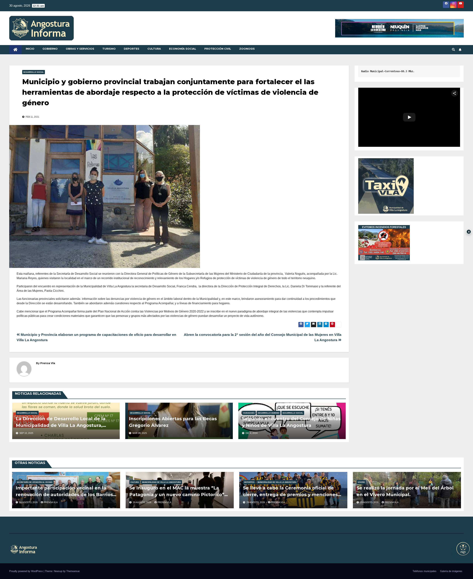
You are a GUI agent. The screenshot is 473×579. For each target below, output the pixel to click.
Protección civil (217, 48)
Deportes (131, 48)
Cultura (154, 48)
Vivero (361, 482)
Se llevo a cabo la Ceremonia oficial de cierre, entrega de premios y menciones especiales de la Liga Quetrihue (290, 494)
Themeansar (72, 571)
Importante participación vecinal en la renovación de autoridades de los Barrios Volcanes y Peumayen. (64, 494)
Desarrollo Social (33, 72)
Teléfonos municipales (424, 571)
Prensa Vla (47, 363)
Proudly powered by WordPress (26, 571)
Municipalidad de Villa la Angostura (161, 482)
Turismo (109, 48)
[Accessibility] (463, 548)
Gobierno (50, 48)
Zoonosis (247, 48)
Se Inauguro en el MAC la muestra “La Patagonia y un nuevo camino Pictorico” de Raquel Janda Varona (176, 494)
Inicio (30, 48)
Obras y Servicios (80, 48)
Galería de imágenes (451, 571)
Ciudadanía (249, 413)
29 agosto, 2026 (28, 502)
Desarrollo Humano (268, 413)
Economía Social (182, 48)
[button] (453, 49)
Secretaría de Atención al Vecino (34, 482)
